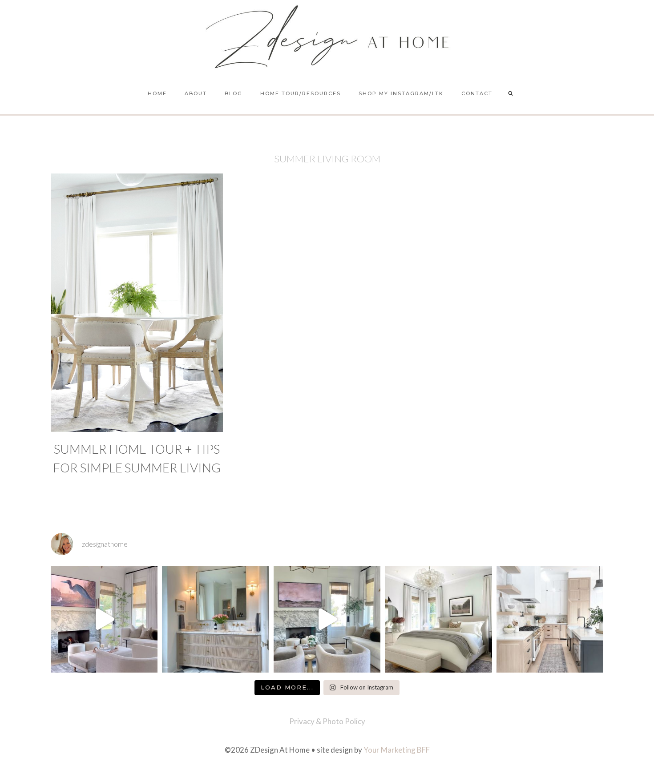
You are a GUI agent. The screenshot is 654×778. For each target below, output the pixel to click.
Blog (233, 93)
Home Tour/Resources (300, 93)
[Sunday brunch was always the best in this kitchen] (550, 619)
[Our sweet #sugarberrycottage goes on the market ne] (327, 619)
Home (157, 93)
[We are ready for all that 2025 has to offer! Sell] (104, 619)
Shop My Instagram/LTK (401, 93)
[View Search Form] (511, 94)
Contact (477, 93)
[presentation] (137, 302)
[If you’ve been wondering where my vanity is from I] (215, 619)
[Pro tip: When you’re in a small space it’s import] (438, 619)
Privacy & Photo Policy (327, 721)
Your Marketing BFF (396, 749)
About (196, 93)
